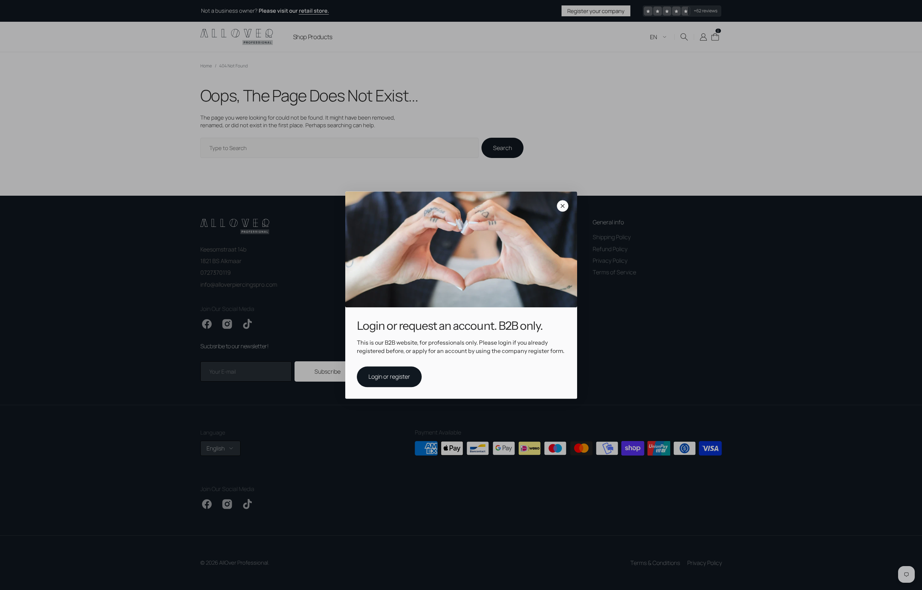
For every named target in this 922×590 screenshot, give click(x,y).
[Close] (562, 206)
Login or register (389, 377)
